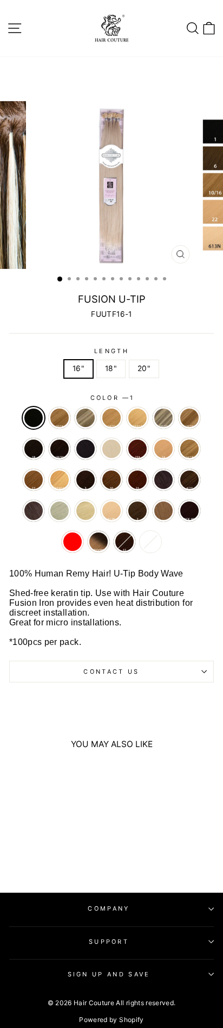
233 (137, 449)
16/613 (137, 418)
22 (111, 449)
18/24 (189, 418)
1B (33, 449)
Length (111, 351)
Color (111, 398)
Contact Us (111, 671)
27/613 (59, 480)
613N (111, 511)
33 (124, 542)
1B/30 (59, 449)
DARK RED (72, 542)
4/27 (189, 480)
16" (78, 368)
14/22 (111, 418)
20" (143, 368)
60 (59, 511)
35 (137, 480)
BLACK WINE (189, 511)
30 (111, 480)
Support (109, 941)
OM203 (98, 542)
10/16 (59, 418)
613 (85, 511)
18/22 (163, 418)
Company (108, 908)
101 (85, 418)
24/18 (189, 449)
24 (163, 449)
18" (111, 368)
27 (33, 480)
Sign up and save (109, 974)
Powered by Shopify (111, 1020)
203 (150, 542)
